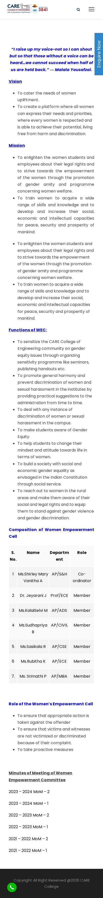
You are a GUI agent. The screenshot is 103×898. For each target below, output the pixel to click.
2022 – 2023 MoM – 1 (28, 827)
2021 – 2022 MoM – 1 (28, 850)
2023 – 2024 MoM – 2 (29, 792)
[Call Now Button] (12, 887)
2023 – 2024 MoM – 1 (28, 803)
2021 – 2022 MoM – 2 (28, 839)
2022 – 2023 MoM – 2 (29, 815)
